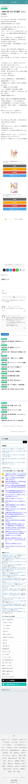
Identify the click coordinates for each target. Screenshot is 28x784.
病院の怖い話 (10, 766)
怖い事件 (4, 758)
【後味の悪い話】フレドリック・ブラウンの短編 (13, 362)
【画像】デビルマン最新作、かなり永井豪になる (13, 448)
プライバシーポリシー (15, 777)
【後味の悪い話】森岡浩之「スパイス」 (11, 347)
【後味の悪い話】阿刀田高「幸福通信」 (11, 371)
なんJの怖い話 (14, 739)
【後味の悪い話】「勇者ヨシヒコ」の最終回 (12, 358)
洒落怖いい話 (10, 763)
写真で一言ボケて (4, 750)
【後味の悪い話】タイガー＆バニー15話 (11, 410)
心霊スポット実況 (22, 755)
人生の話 (15, 747)
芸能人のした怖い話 (7, 768)
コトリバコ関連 (14, 742)
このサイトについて (6, 777)
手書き (24, 758)
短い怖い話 (17, 766)
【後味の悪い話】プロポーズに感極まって (11, 367)
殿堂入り (23, 760)
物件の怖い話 (17, 763)
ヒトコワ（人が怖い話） (7, 744)
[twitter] (4, 270)
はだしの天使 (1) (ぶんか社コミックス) (12, 194)
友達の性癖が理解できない (15, 750)
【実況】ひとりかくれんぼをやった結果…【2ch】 (13, 597)
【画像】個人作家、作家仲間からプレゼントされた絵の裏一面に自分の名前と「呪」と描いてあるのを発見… (14, 569)
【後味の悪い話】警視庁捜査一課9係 (10, 375)
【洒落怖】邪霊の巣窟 (7, 556)
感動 (20, 758)
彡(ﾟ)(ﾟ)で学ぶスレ (6, 755)
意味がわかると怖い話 (12, 758)
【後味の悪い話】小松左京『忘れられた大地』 (12, 389)
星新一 (4, 760)
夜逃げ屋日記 (5, 752)
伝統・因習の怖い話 (23, 747)
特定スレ (24, 763)
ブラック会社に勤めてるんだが (20, 744)
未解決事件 (17, 760)
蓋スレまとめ (15, 768)
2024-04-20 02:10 (16, 306)
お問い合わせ (23, 777)
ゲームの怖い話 (6, 742)
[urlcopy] (23, 270)
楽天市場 (15, 172)
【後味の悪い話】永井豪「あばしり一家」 (11, 405)
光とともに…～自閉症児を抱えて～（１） (13, 161)
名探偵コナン (24, 750)
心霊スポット (14, 755)
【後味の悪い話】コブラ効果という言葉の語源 (12, 384)
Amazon (15, 169)
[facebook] (7, 270)
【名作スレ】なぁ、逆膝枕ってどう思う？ (11, 585)
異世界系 (3, 766)
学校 (11, 752)
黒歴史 (18, 771)
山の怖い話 (23, 752)
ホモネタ (3, 747)
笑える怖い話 (23, 766)
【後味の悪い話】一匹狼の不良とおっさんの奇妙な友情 (14, 459)
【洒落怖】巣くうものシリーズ (9, 555)
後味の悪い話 (4, 275)
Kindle (14, 166)
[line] (17, 270)
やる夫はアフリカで (23, 739)
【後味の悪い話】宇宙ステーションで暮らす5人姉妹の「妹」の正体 (14, 451)
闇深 (14, 771)
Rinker (7, 162)
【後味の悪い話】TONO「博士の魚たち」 (11, 380)
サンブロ (14, 2)
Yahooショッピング (14, 175)
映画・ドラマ (10, 760)
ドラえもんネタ (22, 742)
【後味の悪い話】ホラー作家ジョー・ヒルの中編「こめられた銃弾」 (13, 455)
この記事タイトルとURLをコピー (14, 264)
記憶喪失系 (22, 768)
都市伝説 (10, 771)
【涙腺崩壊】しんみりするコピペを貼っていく (13, 561)
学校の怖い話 (16, 752)
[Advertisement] (14, 232)
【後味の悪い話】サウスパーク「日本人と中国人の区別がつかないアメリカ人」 (14, 463)
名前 (2, 290)
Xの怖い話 (3, 739)
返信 (24, 310)
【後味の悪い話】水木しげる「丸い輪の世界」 (12, 420)
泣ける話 (4, 763)
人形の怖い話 (9, 747)
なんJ (8, 739)
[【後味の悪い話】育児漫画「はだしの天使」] (10, 270)
